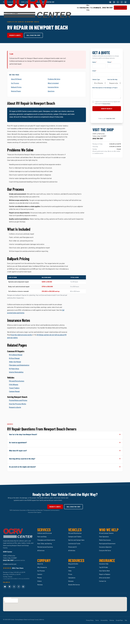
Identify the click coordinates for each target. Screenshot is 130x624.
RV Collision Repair (15, 355)
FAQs (69, 571)
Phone (109, 62)
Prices (94, 7)
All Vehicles (71, 550)
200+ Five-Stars (17, 568)
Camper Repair (14, 391)
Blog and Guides (73, 564)
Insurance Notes (53, 87)
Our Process (15, 83)
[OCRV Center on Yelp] (117, 2)
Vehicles (81, 7)
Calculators (71, 578)
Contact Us (102, 581)
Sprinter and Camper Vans (76, 540)
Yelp (126, 620)
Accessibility (104, 620)
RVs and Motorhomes (16, 381)
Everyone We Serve (105, 550)
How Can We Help (112, 79)
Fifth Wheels (13, 384)
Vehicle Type (96, 79)
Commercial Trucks (74, 543)
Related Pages (16, 91)
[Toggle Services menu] (78, 7)
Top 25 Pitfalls (103, 567)
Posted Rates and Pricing (18, 400)
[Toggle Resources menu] (92, 7)
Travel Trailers (14, 388)
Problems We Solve (54, 79)
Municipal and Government (107, 543)
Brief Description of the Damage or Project (105, 87)
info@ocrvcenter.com (9, 564)
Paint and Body (42, 536)
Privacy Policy (106, 103)
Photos (39, 578)
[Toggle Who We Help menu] (88, 7)
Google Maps (119, 620)
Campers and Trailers (74, 536)
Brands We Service (74, 584)
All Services (40, 550)
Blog (96, 7)
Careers (39, 574)
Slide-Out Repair (15, 362)
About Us (40, 564)
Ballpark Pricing (16, 87)
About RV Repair (16, 79)
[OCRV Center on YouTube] (110, 2)
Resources (91, 7)
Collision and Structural (44, 533)
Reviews (40, 584)
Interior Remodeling (16, 372)
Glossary (71, 581)
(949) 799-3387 (107, 8)
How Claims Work (104, 571)
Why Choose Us (42, 567)
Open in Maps (10, 600)
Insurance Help (103, 564)
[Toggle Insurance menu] (84, 7)
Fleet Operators (104, 536)
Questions (51, 91)
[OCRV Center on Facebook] (121, 2)
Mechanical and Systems (45, 547)
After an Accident (104, 578)
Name (94, 62)
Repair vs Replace (104, 574)
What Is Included (53, 83)
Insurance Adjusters (105, 547)
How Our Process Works (17, 404)
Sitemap (111, 620)
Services (78, 7)
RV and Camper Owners (106, 533)
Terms (97, 620)
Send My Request (106, 108)
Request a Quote (120, 7)
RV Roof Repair (14, 358)
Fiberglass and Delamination (19, 365)
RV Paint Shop (14, 369)
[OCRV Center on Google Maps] (114, 2)
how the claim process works (21, 335)
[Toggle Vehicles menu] (81, 7)
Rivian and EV (72, 547)
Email (94, 71)
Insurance (84, 7)
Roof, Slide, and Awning (44, 543)
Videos (39, 581)
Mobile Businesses (105, 540)
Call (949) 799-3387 (33, 35)
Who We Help (87, 7)
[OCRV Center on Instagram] (125, 2)
